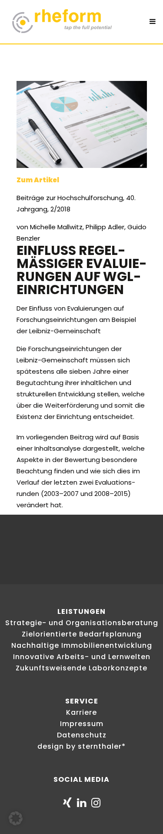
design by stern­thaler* (81, 746)
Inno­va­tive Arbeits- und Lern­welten (81, 657)
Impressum (81, 724)
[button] (15, 818)
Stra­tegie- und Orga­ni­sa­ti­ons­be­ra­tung (81, 623)
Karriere (81, 712)
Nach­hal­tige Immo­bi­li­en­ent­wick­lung (81, 645)
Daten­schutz (81, 735)
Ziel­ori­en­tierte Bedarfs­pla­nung (82, 634)
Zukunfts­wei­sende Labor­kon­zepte (81, 668)
